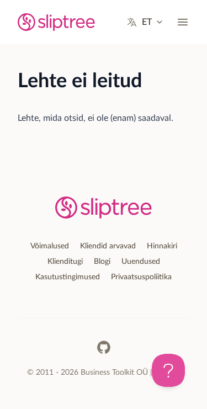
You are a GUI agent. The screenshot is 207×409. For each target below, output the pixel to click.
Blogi (102, 261)
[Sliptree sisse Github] (103, 347)
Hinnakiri (162, 246)
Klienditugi (65, 261)
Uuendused (140, 261)
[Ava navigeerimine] (183, 22)
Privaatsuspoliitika (141, 277)
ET (147, 22)
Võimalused (49, 246)
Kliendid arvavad (108, 246)
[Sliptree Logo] (56, 22)
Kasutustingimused (67, 277)
